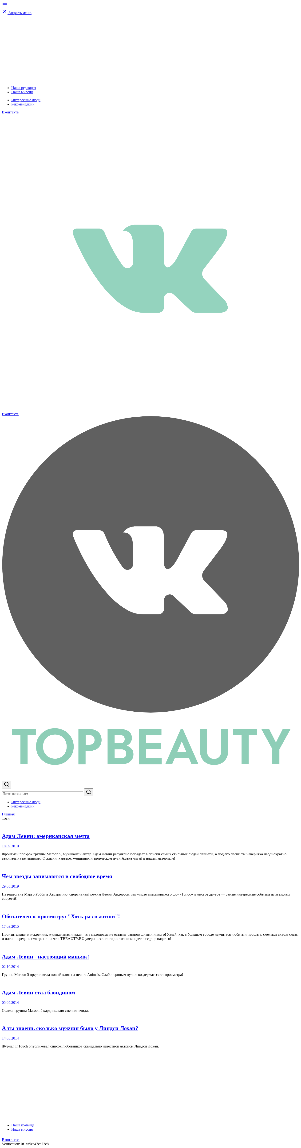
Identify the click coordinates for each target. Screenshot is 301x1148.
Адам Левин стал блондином (38, 992)
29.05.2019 (10, 886)
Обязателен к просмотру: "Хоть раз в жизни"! (61, 916)
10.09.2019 (10, 846)
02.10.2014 (10, 967)
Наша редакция (23, 88)
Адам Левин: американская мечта (46, 836)
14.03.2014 (10, 1038)
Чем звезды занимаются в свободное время (57, 876)
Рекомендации (23, 104)
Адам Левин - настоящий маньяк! (45, 957)
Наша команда (22, 1125)
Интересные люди (25, 100)
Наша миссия (22, 92)
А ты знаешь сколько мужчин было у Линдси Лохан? (70, 1028)
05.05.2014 (10, 1002)
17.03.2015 (10, 926)
